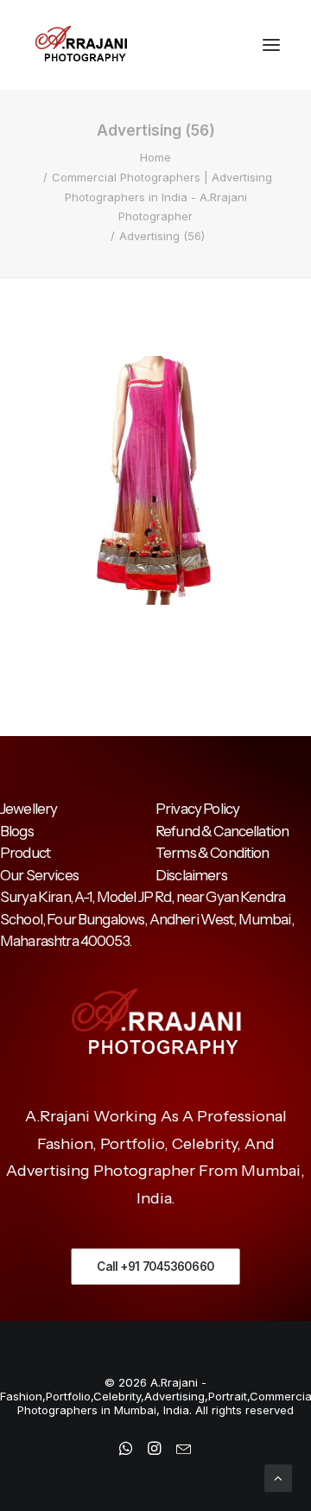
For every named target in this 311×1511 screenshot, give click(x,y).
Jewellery (28, 808)
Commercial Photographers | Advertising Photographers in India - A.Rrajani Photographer (162, 197)
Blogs (17, 831)
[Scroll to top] (278, 1477)
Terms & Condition (213, 852)
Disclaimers (191, 875)
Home (155, 157)
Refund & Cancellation (222, 831)
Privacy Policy (197, 808)
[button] (271, 45)
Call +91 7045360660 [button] (155, 1266)
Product (25, 852)
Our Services (39, 875)
